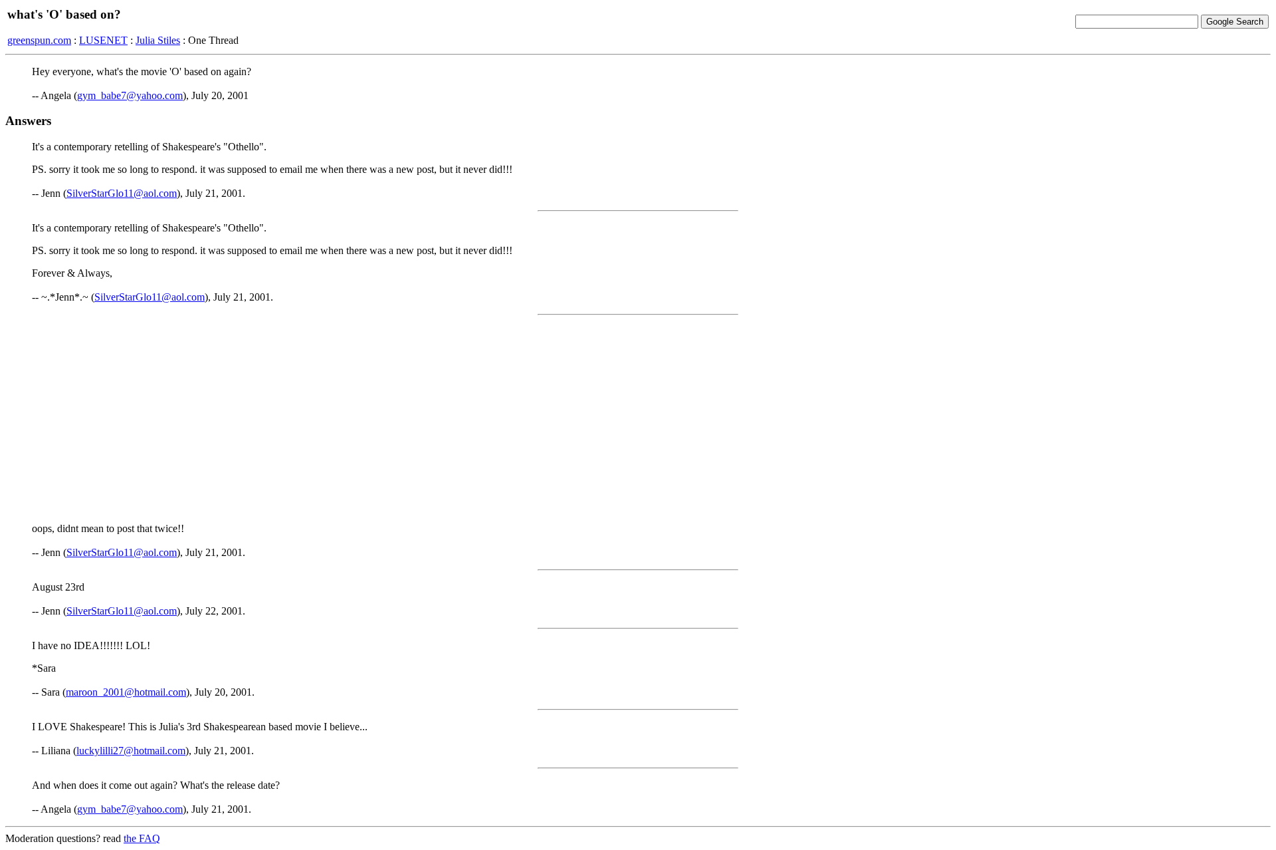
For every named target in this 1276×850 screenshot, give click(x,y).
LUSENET (103, 40)
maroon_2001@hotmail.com (126, 692)
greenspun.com (39, 40)
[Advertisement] (638, 419)
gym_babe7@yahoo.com (130, 95)
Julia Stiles (158, 40)
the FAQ (142, 838)
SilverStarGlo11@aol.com (121, 193)
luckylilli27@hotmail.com (130, 750)
